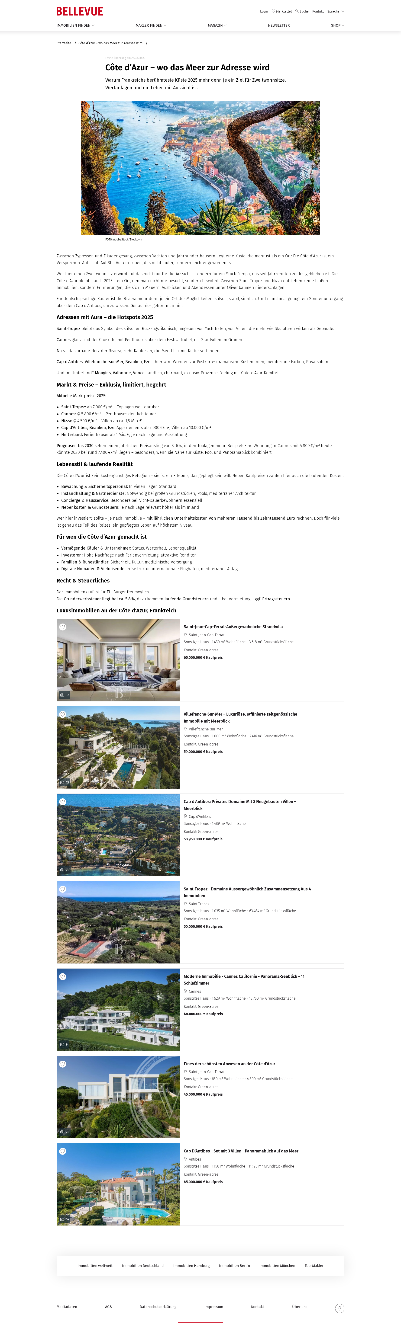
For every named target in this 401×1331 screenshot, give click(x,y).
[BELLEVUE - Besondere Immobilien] (80, 11)
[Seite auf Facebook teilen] (339, 1308)
